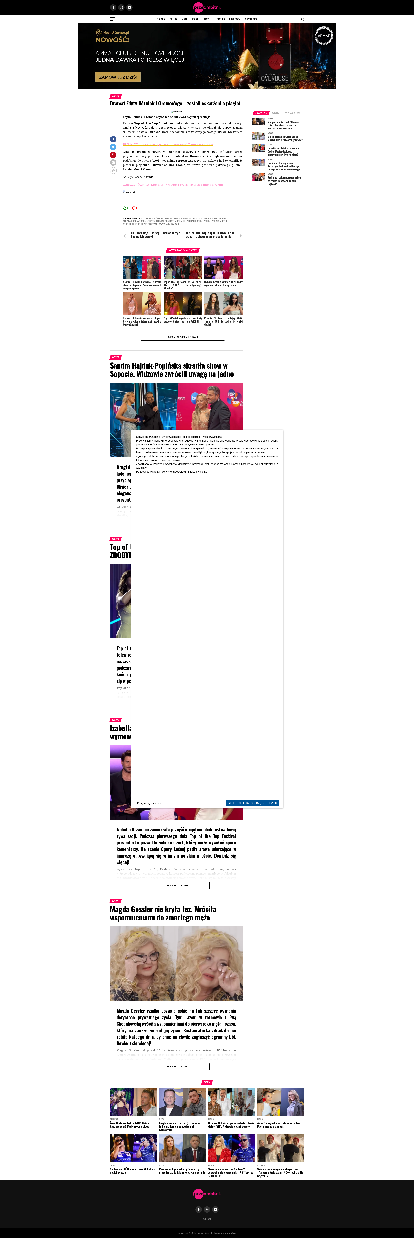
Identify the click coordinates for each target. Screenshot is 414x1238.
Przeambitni (220, 221)
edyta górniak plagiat (161, 221)
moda (184, 19)
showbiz (161, 19)
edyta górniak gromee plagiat (211, 218)
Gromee (180, 221)
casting (221, 19)
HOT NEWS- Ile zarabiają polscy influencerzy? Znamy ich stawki (168, 144)
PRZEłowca (234, 19)
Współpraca (251, 19)
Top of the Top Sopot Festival (140, 224)
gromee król (195, 221)
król (207, 221)
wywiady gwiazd (169, 224)
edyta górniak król (135, 221)
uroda (195, 19)
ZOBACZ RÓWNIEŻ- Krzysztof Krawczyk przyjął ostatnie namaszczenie (173, 184)
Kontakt (207, 1218)
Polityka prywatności (149, 803)
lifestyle (206, 19)
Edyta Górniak (155, 218)
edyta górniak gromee (178, 218)
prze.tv (173, 19)
